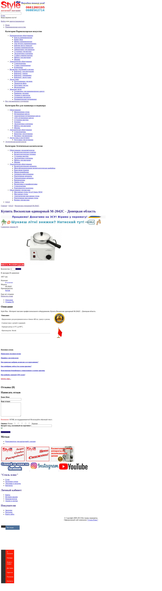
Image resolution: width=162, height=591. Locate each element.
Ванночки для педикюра (23, 134)
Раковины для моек (21, 93)
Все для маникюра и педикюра (17, 101)
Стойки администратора (23, 55)
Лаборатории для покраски (24, 49)
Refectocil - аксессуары (22, 77)
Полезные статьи (11, 481)
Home (7, 25)
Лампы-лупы (19, 182)
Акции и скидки (11, 501)
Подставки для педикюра (23, 140)
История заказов (11, 497)
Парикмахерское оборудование (21, 35)
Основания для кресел (22, 97)
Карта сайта (9, 514)
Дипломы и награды (13, 483)
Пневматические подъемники (25, 99)
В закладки (5, 273)
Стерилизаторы (20, 63)
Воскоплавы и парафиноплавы (25, 184)
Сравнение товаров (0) (9, 227)
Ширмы (17, 59)
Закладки (8, 510)
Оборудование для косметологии (22, 150)
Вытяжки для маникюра (23, 136)
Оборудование (15, 110)
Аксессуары (14, 79)
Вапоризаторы (19, 180)
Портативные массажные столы (26, 198)
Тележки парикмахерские (23, 47)
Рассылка (8, 512)
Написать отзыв (7, 296)
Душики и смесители (22, 95)
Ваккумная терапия (21, 170)
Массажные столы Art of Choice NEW (28, 192)
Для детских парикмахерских (25, 43)
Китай (7, 290)
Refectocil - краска (21, 73)
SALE (7, 202)
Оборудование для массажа (20, 190)
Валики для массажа (21, 200)
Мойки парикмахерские (23, 41)
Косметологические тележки (25, 154)
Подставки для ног (21, 85)
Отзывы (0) (9, 302)
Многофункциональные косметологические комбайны (34, 168)
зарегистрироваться (16, 21)
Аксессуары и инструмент (20, 138)
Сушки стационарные (22, 65)
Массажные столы (21, 194)
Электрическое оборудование (21, 61)
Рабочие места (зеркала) (23, 45)
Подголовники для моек (23, 81)
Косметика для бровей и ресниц (22, 69)
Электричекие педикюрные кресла (27, 116)
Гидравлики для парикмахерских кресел (29, 91)
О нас (7, 479)
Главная (4, 206)
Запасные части (15, 89)
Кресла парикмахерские (23, 37)
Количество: (5, 269)
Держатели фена (20, 83)
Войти (3, 21)
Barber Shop (18, 39)
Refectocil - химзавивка (22, 75)
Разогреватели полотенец (23, 188)
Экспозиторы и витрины (23, 53)
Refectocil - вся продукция (24, 71)
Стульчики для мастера (22, 51)
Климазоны (18, 67)
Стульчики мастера (21, 120)
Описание (9, 300)
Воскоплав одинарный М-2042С (27, 206)
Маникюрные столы (21, 112)
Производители (11, 499)
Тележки (17, 122)
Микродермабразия (21, 172)
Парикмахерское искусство (15, 27)
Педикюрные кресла (22, 114)
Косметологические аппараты (25, 166)
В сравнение (14, 273)
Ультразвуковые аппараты (24, 178)
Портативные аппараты (23, 176)
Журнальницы (19, 87)
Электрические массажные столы (26, 196)
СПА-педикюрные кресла (24, 118)
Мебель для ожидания (22, 57)
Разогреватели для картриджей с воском (20, 441)
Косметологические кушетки (25, 152)
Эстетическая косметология (15, 142)
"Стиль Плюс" (92, 520)
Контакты (9, 485)
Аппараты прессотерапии (24, 174)
